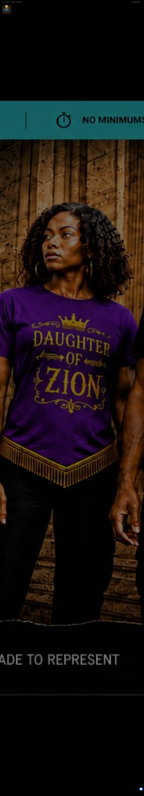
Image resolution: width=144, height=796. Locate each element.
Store (3, 2)
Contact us (19, 2)
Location (13, 2)
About (7, 2)
